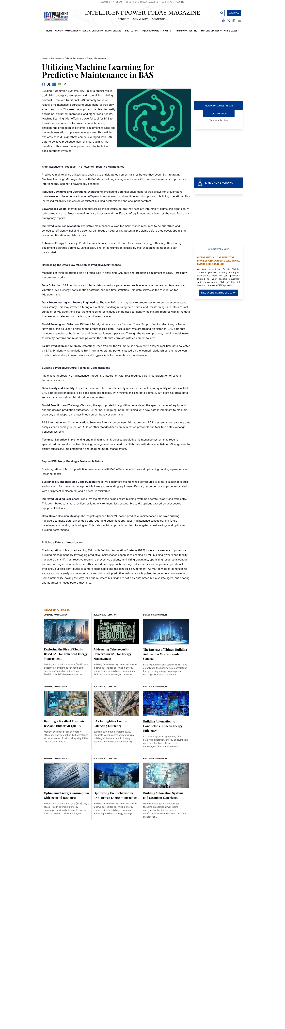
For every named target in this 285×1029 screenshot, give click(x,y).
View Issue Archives (218, 120)
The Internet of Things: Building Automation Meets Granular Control (165, 654)
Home (45, 58)
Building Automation (74, 58)
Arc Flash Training (173, 2)
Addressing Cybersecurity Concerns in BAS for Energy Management (112, 654)
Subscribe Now (218, 113)
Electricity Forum (111, 2)
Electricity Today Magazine (142, 2)
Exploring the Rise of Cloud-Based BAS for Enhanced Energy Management (65, 654)
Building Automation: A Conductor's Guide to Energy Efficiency (162, 726)
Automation (56, 58)
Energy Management (96, 58)
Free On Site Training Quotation (218, 293)
